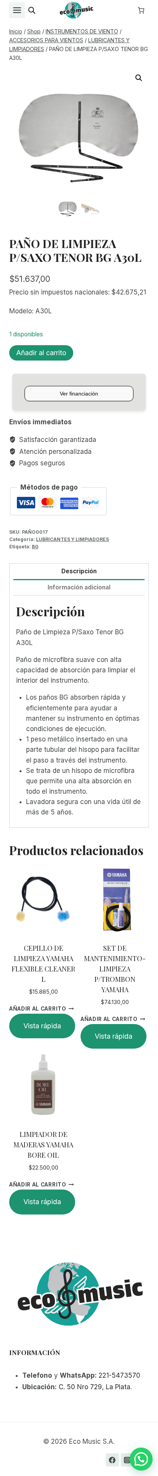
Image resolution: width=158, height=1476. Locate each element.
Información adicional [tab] (79, 587)
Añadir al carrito (41, 353)
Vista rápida (42, 1026)
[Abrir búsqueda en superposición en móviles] (32, 10)
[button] (139, 78)
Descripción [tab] (79, 571)
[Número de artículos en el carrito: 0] (141, 10)
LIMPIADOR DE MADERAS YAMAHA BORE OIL (43, 1145)
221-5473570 (119, 1375)
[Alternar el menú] (17, 10)
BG (35, 546)
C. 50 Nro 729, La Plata (94, 1387)
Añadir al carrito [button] (37, 1008)
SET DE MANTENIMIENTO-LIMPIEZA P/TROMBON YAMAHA (115, 968)
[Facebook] (112, 1459)
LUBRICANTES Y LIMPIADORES (72, 539)
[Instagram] (127, 1459)
